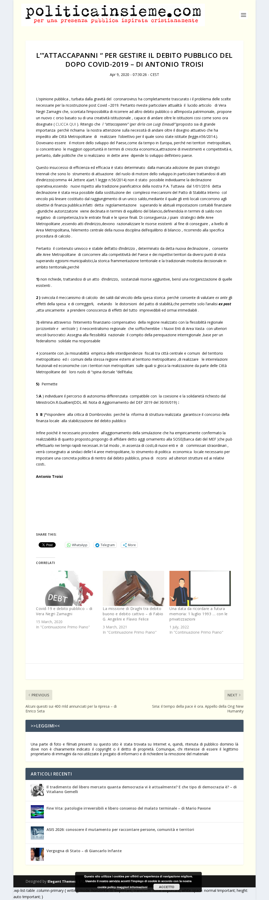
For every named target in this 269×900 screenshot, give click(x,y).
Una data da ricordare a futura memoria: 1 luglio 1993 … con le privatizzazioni (198, 614)
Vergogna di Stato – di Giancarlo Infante (84, 850)
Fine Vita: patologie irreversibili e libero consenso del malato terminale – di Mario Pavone (128, 808)
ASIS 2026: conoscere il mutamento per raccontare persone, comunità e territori (120, 829)
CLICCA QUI (66, 124)
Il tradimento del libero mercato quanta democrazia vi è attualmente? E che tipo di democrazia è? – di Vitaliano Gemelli (141, 789)
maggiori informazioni (132, 887)
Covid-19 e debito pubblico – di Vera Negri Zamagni (64, 611)
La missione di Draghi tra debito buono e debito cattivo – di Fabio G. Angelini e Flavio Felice (133, 614)
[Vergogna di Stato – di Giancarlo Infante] (37, 854)
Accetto (166, 887)
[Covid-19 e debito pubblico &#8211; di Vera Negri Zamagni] (66, 588)
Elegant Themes (62, 881)
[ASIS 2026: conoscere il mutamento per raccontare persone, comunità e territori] (37, 833)
